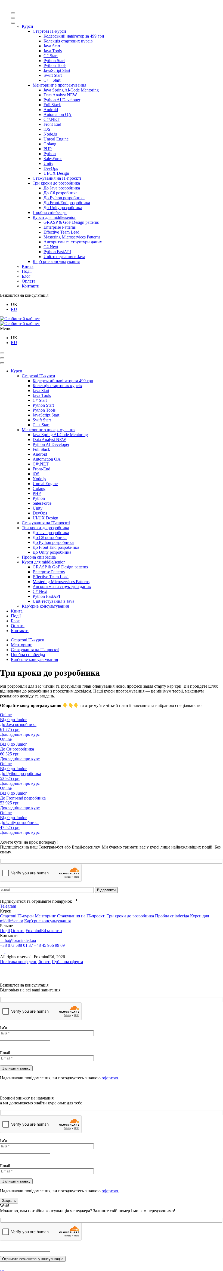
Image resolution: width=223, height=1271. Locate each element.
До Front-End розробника (67, 202)
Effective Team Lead (61, 232)
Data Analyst (60, 95)
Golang (50, 144)
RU (14, 309)
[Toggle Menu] (13, 13)
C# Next (51, 246)
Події (27, 271)
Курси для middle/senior (54, 217)
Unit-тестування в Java (64, 256)
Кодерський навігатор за (74, 36)
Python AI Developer (62, 99)
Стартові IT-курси (49, 31)
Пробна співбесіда (50, 212)
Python (50, 153)
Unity (48, 163)
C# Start (51, 55)
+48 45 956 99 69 (49, 945)
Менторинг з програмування (59, 85)
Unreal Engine (56, 139)
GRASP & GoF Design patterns (71, 222)
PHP (48, 148)
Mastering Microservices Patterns (72, 237)
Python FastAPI (57, 251)
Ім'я (3, 1027)
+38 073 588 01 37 (16, 945)
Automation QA (58, 114)
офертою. (110, 1078)
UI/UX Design (56, 173)
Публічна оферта (67, 961)
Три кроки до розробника (56, 183)
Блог (26, 276)
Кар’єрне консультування (56, 261)
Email (5, 1053)
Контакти (30, 286)
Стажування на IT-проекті (81, 916)
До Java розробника (62, 188)
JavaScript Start (57, 70)
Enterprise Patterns (60, 227)
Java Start (52, 46)
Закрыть (9, 1201)
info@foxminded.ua (18, 940)
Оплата (28, 281)
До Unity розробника (63, 207)
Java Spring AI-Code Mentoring (71, 90)
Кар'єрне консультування (47, 920)
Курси (27, 26)
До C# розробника (61, 193)
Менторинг (21, 644)
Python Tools (55, 65)
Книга (27, 266)
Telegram (8, 906)
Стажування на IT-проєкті (57, 178)
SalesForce (53, 158)
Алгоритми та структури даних (73, 242)
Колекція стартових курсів (68, 41)
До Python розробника (64, 197)
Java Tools (53, 50)
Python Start (54, 60)
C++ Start (52, 80)
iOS (47, 129)
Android (51, 109)
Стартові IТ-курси (17, 916)
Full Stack (52, 104)
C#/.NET (52, 119)
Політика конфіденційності (25, 961)
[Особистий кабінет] (20, 318)
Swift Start (53, 75)
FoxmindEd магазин (44, 930)
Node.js (50, 134)
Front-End (52, 124)
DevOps (51, 168)
